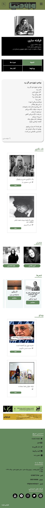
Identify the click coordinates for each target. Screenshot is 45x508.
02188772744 (35, 475)
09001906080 (34, 480)
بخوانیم (33, 302)
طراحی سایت (5, 505)
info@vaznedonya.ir (33, 484)
